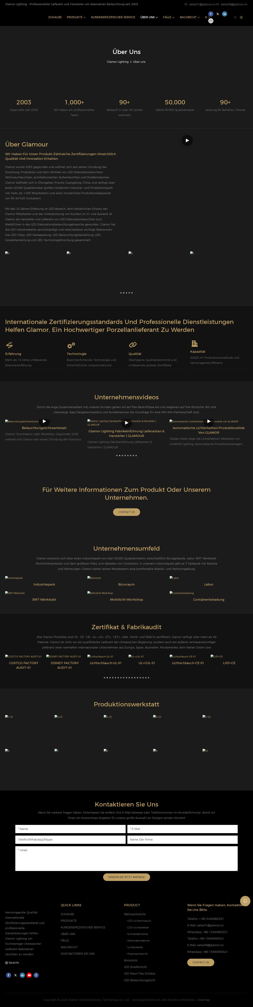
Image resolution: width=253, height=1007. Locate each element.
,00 (175, 102)
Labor (208, 584)
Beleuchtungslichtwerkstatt (44, 428)
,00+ (74, 102)
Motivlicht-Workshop (126, 600)
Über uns (139, 61)
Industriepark (44, 584)
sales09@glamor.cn (234, 4)
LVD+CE (229, 663)
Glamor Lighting (118, 61)
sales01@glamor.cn (202, 4)
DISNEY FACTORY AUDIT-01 (65, 665)
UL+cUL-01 (147, 663)
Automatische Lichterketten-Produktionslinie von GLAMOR (209, 430)
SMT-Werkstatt (44, 600)
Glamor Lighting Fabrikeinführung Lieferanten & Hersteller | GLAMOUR (126, 433)
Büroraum (126, 584)
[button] (209, 17)
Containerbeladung (208, 600)
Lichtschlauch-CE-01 (188, 663)
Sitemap (204, 999)
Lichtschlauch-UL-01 (106, 663)
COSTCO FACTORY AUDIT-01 (23, 665)
